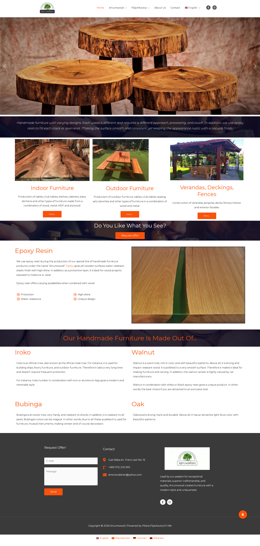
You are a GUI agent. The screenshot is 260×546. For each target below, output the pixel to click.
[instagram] (215, 7)
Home (100, 7)
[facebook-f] (209, 7)
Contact (175, 7)
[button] (4, 66)
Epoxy (70, 265)
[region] (130, 66)
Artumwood (116, 7)
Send (53, 491)
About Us (160, 7)
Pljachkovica (139, 7)
